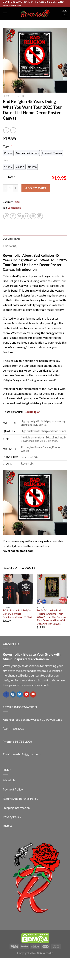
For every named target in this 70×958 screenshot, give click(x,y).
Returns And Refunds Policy (20, 798)
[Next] (67, 604)
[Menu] (5, 13)
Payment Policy (13, 789)
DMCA (7, 826)
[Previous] (2, 604)
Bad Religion (14, 207)
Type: (7, 146)
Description (11, 238)
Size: (7, 160)
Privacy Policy (12, 816)
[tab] (35, 238)
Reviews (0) (10, 246)
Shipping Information (16, 807)
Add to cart (35, 188)
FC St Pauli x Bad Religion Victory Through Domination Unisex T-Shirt (17, 614)
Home (6, 95)
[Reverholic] (35, 14)
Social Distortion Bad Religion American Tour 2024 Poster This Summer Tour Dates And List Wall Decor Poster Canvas (51, 617)
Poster (19, 95)
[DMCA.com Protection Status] (35, 937)
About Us (9, 780)
